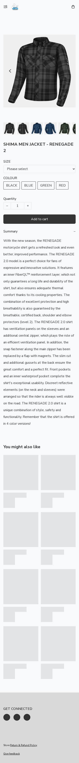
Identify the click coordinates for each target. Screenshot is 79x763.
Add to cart (39, 219)
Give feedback (11, 753)
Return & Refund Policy (23, 745)
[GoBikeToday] (15, 6)
